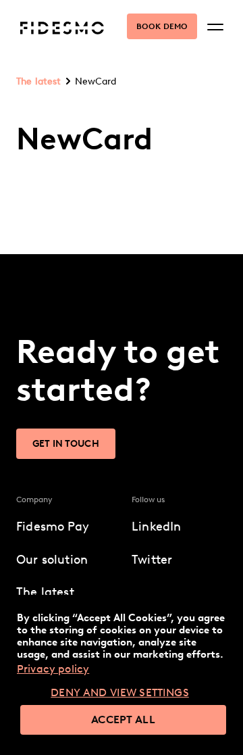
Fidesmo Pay (52, 526)
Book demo (162, 26)
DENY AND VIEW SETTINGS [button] (120, 692)
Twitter (152, 559)
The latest (38, 81)
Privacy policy (53, 668)
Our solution (52, 559)
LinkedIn (156, 526)
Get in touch (65, 443)
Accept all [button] (123, 719)
